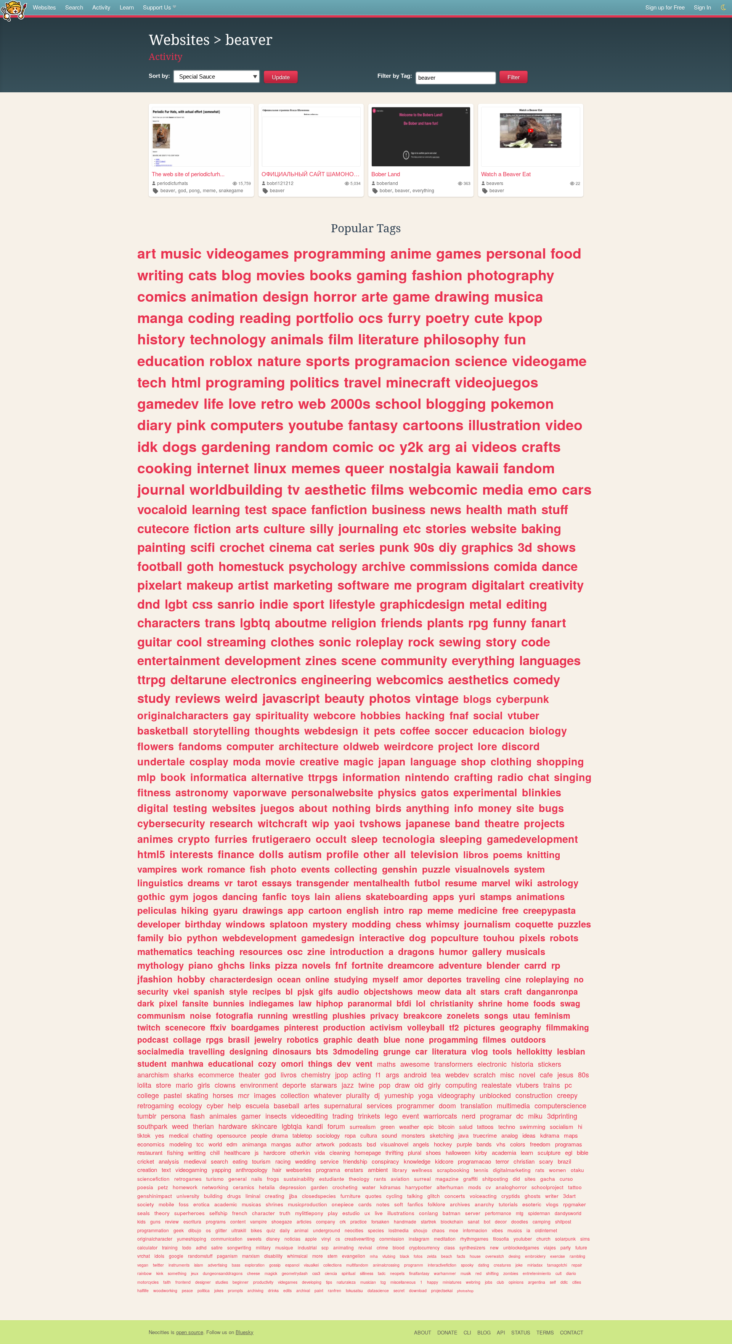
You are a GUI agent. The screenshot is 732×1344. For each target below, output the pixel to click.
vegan (142, 1265)
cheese (253, 1273)
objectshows (388, 991)
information (371, 777)
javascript (291, 698)
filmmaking (567, 1027)
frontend (183, 1282)
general (237, 1178)
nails (256, 1178)
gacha (547, 1178)
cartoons (433, 424)
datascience (378, 1290)
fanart (548, 622)
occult (331, 838)
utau (521, 1015)
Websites (44, 7)
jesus (565, 1074)
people (259, 1135)
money (495, 808)
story (501, 641)
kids (141, 1221)
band (467, 823)
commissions (449, 566)
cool (189, 641)
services (379, 1105)
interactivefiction (442, 1265)
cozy (267, 1063)
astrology (557, 882)
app (295, 910)
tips (329, 1282)
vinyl (326, 1238)
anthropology (252, 1170)
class (449, 1247)
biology (548, 730)
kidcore (444, 1161)
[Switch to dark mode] (724, 7)
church (543, 1238)
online (317, 979)
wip (320, 823)
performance (498, 1213)
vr (228, 882)
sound (389, 1135)
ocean (289, 979)
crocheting (345, 1187)
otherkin (300, 1152)
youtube (316, 424)
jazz (348, 1085)
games (459, 253)
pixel (168, 1003)
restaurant (149, 1152)
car (421, 1051)
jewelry (268, 1039)
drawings (262, 910)
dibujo (194, 1230)
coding (211, 317)
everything (423, 190)
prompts (235, 1290)
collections (332, 1265)
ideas (529, 1135)
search (219, 1161)
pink (191, 424)
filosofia (501, 1238)
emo (542, 489)
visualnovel (394, 1144)
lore (487, 746)
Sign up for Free (665, 7)
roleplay (379, 641)
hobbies (380, 715)
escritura (192, 1221)
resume (461, 882)
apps (443, 896)
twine (366, 1085)
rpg (478, 622)
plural (414, 1152)
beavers (494, 183)
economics (151, 1144)
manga (160, 317)
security (153, 991)
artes (311, 1105)
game (411, 296)
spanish (209, 991)
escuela (257, 1105)
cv (488, 1187)
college (148, 1095)
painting (161, 547)
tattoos (485, 1126)
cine (513, 979)
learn (527, 1152)
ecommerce (216, 1074)
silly (322, 528)
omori (292, 1063)
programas (568, 1144)
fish (258, 868)
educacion (499, 730)
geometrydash (295, 1273)
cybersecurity (171, 823)
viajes (550, 1247)
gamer (251, 1116)
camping (542, 1221)
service (329, 1161)
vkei (181, 991)
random (301, 446)
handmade (405, 1221)
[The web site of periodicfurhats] (201, 137)
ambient (378, 1170)
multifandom (357, 1265)
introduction (357, 951)
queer (364, 467)
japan (392, 761)
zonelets (463, 1015)
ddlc (564, 1282)
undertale (161, 761)
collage (187, 1039)
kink (159, 1273)
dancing (240, 896)
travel (362, 381)
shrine (490, 1003)
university (188, 1195)
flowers (155, 746)
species (376, 1230)
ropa (350, 1135)
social (488, 715)
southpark (152, 1126)
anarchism (153, 1074)
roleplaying (547, 979)
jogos (205, 896)
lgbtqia (292, 1126)
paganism (227, 1255)
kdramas (390, 1187)
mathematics (165, 951)
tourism (261, 1161)
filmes (494, 1039)
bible (582, 1152)
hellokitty (534, 1051)
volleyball (426, 1027)
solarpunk (565, 1238)
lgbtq (255, 622)
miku (535, 1116)
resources (261, 951)
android (415, 1074)
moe (453, 1230)
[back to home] (14, 10)
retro (277, 403)
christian (524, 1161)
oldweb (361, 746)
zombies (510, 1273)
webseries (298, 1170)
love (242, 403)
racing (283, 1161)
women (557, 1170)
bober (386, 190)
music (181, 253)
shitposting (495, 1178)
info (464, 808)
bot (487, 1221)
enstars (354, 1170)
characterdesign (241, 979)
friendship (355, 1161)
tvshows (380, 823)
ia (528, 1230)
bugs (551, 808)
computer (250, 746)
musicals (525, 951)
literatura (449, 1051)
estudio (351, 1213)
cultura (368, 1135)
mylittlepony (309, 1213)
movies (280, 274)
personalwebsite (332, 792)
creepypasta (549, 910)
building (213, 1195)
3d (525, 547)
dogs (179, 446)
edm (232, 1144)
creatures (502, 1265)
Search (74, 7)
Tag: (394, 75)
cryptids (510, 1195)
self (553, 1282)
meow (428, 991)
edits (287, 1290)
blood (399, 1247)
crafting (473, 777)
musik (466, 1273)
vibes (497, 1230)
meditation (445, 1238)
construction (533, 1095)
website (494, 528)
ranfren (334, 1290)
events (315, 868)
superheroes (189, 1213)
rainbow (144, 1273)
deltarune (198, 679)
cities (576, 1282)
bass (236, 1265)
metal (485, 604)
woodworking (165, 1290)
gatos (435, 792)
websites (234, 808)
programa (328, 1170)
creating (274, 1195)
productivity (263, 1282)
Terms (545, 1332)
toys (300, 896)
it (366, 730)
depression (292, 1187)
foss (184, 1204)
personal (516, 253)
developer (158, 923)
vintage (437, 698)
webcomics (409, 679)
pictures (479, 1027)
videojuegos (496, 381)
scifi (202, 547)
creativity (556, 584)
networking (215, 1187)
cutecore (163, 528)
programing (245, 381)
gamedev (168, 403)
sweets (254, 1238)
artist (253, 584)
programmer (415, 1105)
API (501, 1332)
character (263, 1213)
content (238, 1221)
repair (576, 1265)
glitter (221, 1230)
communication (226, 1238)
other (376, 854)
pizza (286, 964)
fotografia (234, 1015)
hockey (443, 1144)
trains (551, 1085)
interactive (382, 937)
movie (280, 761)
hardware (232, 1126)
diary (154, 424)
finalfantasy (419, 1273)
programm (413, 1265)
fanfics (415, 1204)
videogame (549, 360)
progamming (453, 1039)
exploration (255, 1265)
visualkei (311, 1265)
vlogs (552, 1204)
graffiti (470, 1178)
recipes (266, 991)
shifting (492, 1273)
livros (289, 1074)
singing (573, 777)
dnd (148, 604)
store (163, 1085)
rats (539, 1170)
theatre (502, 823)
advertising (217, 1265)
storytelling (221, 730)
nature (279, 360)
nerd (468, 1116)
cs (338, 1238)
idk (147, 446)
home (518, 1003)
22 (578, 183)
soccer (451, 730)
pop (384, 1085)
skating (197, 1095)
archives (460, 1204)
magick (271, 1273)
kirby (481, 1152)
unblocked (495, 1095)
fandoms (200, 746)
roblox (231, 360)
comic (353, 446)
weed (180, 1126)
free (510, 910)
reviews (197, 698)
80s (583, 1074)
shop (473, 761)
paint (319, 1290)
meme (209, 190)
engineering (336, 679)
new (494, 1247)
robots (564, 937)
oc (386, 446)
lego (391, 1116)
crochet (242, 547)
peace (187, 1290)
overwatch (494, 1256)
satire (217, 1247)
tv (293, 489)
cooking (164, 467)
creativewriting (360, 1238)
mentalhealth (381, 882)
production (344, 1027)
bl (289, 991)
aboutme (301, 622)
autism (305, 854)
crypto (194, 838)
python (202, 937)
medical (178, 1135)
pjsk (305, 991)
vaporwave (260, 792)
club (500, 1282)
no (579, 979)
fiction (212, 528)
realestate (497, 1085)
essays (277, 882)
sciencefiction (153, 1178)
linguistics (160, 882)
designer (203, 1282)
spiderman (539, 1213)
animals (297, 338)
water (369, 1187)
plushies (349, 1015)
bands (484, 1144)
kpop (525, 317)
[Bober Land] (420, 137)
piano (200, 964)
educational (231, 1063)
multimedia (513, 1105)
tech (152, 381)
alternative (277, 777)
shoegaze (281, 1221)
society (145, 1204)
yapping (221, 1170)
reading (265, 317)
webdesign (331, 730)
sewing (460, 641)
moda (247, 761)
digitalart (498, 584)
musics (514, 1230)
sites (530, 1178)
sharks (183, 1074)
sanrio (236, 604)
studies (221, 1282)
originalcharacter (154, 1238)
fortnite (367, 964)
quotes (373, 1195)
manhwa (187, 1063)
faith (167, 1282)
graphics (487, 547)
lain (323, 896)
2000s (351, 403)
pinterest (301, 1027)
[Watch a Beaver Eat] (530, 137)
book (173, 777)
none (414, 1039)
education (171, 360)
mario (184, 1085)
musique (284, 1247)
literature (388, 338)
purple (464, 1144)
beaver (168, 190)
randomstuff (200, 1255)
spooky (467, 1265)
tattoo (575, 1187)
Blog (484, 1332)
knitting (543, 854)
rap (416, 910)
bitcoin (446, 1126)
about (313, 808)
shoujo (420, 1230)
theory (162, 1213)
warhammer (445, 1273)
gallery (487, 951)
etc (412, 528)
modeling (180, 1144)
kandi (315, 1126)
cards (365, 1204)
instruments (179, 1265)
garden (319, 1187)
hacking (425, 715)
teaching (216, 951)
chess (408, 923)
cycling (394, 1195)
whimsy (442, 923)
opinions (516, 1282)
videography (456, 1095)
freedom (540, 1144)
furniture (350, 1195)
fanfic (274, 896)
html (186, 381)
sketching (442, 1135)
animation (224, 296)
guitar (154, 641)
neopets (397, 1273)
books (331, 274)
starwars (324, 1085)
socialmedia (160, 1051)
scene (358, 660)
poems (507, 854)
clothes (292, 641)
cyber (215, 1105)
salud (465, 1126)
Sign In (702, 7)
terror (502, 1161)
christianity (452, 1003)
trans (220, 622)
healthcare (237, 1152)
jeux (194, 1273)
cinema (290, 547)
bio (175, 937)
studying (351, 979)
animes (155, 838)
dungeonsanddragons (222, 1273)
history (161, 338)
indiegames (271, 1003)
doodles (519, 1221)
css (202, 604)
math (522, 509)
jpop (341, 1074)
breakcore (422, 1015)
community (414, 660)
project (455, 746)
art (146, 253)
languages (550, 660)
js (257, 1152)
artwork (325, 1144)
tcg (383, 1282)
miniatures (452, 1282)
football (159, 566)
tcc (200, 1144)
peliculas (157, 910)
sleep (364, 838)
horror (335, 296)
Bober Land (385, 174)
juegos (277, 808)
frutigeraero (281, 838)
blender (503, 964)
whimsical (297, 1255)
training (170, 1247)
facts (461, 1256)
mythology (160, 964)
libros (475, 854)
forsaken (380, 1221)
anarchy (484, 1204)
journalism (487, 923)
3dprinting (562, 1116)
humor (453, 951)
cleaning (339, 1152)
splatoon (289, 923)
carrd (535, 964)
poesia (145, 1187)
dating (483, 1265)
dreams (204, 882)
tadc (381, 1273)
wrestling (310, 1015)
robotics (303, 1039)
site (525, 808)
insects (276, 1116)
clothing (511, 761)
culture (284, 528)
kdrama (549, 1135)
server (472, 1213)
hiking (195, 910)
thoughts (277, 730)
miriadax (535, 1265)
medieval (195, 1161)
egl (568, 1152)
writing (160, 274)
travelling (207, 1051)
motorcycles (148, 1282)
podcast (153, 1039)
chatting (202, 1135)
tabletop (302, 1135)
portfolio (325, 317)
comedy (536, 679)
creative (319, 761)
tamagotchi (557, 1265)
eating (240, 1161)
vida (320, 1152)
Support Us (157, 7)
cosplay (208, 761)
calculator (147, 1247)
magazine (447, 1178)
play (333, 1213)
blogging (456, 403)
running (273, 1015)
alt (471, 991)
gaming (381, 274)
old (419, 1085)
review (172, 1221)
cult (558, 1273)
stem (332, 1255)
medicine (478, 910)
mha (374, 1256)
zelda (432, 1256)
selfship (218, 1213)
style (238, 991)
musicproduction (307, 1204)
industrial (307, 1247)
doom (447, 1105)
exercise (557, 1256)
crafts (541, 446)
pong (194, 190)
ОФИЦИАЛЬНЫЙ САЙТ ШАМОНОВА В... (311, 174)
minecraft (418, 381)
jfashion (155, 978)
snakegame (231, 190)
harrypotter (418, 1187)
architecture (309, 746)
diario (571, 1273)
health (484, 509)
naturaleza (346, 1282)
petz (163, 1187)
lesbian (571, 1051)
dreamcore (411, 964)
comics (161, 296)
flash (197, 1116)
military (263, 1247)
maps (571, 1135)
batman (452, 1213)
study (153, 698)
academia (504, 1152)
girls (203, 1085)
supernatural (343, 1105)
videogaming (191, 1170)
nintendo (427, 777)
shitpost (563, 1221)
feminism (552, 1015)
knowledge (417, 1161)
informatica (218, 777)
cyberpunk (522, 698)
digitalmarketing (512, 1170)
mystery (330, 923)
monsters (413, 1135)
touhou (499, 937)
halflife (143, 1290)
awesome (415, 1064)
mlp (146, 777)
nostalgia (420, 467)
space (289, 509)
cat (325, 547)
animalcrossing (386, 1265)
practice (358, 1221)
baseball (286, 1105)
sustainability (299, 1178)
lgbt (176, 604)
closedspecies (319, 1195)
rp (555, 964)
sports (328, 360)
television (435, 854)
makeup (209, 584)
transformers (453, 1064)
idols (159, 1255)
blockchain (452, 1221)
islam (198, 1265)
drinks (273, 1290)
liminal (253, 1195)
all (400, 854)
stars (490, 991)
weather (409, 1126)
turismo (215, 1178)
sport (308, 604)
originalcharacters (182, 715)
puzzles (574, 923)
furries (231, 838)
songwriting (239, 1247)
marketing (303, 584)
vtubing (388, 1256)
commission (391, 1238)
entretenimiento (537, 1273)
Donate (447, 1332)
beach (446, 1256)
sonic (335, 641)
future (581, 1247)
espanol (292, 1265)
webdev (457, 1074)
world (215, 1144)
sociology (328, 1135)
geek (178, 1230)
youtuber (523, 1238)
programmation (153, 1230)
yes (159, 1135)
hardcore (274, 1152)
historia (522, 1064)
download (418, 1290)
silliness (366, 1273)
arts (247, 528)
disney (273, 1238)
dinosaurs (292, 1051)
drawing (462, 296)
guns (155, 1221)
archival (303, 1290)
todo (186, 1247)
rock (421, 641)
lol (420, 1003)
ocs (370, 317)
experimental (485, 792)
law (305, 1003)
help (234, 1105)
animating (343, 1247)
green (387, 1126)
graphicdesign (422, 604)
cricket (145, 1161)
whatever (328, 1095)
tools (502, 1051)
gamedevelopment (532, 838)
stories (445, 528)
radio (510, 777)
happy (432, 1282)
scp (325, 1247)
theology (359, 1178)
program (441, 584)
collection (295, 1095)
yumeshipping (191, 1238)
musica (518, 296)
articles (304, 1221)
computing (461, 1085)
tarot (247, 882)
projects (544, 823)
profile (342, 854)
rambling (577, 1256)
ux (367, 1213)
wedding (305, 1161)
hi (580, 1126)
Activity (101, 7)
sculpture (549, 1152)
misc (507, 1074)
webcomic (443, 489)
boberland (387, 183)
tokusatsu (354, 1290)
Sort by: (159, 75)
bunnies (228, 1003)
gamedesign (328, 937)
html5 (151, 854)
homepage (368, 1152)
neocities (354, 1230)
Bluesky (245, 1332)
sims (585, 1238)
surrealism (363, 1126)
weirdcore (408, 746)
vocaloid (162, 509)
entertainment (178, 660)
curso (566, 1178)
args (392, 1074)
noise (200, 1015)
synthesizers (472, 1247)
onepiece (343, 1204)
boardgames (255, 1027)
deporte (294, 1085)
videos (494, 446)
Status (520, 1332)
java (463, 1135)
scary (546, 1161)
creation (147, 1170)
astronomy (201, 792)
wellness (422, 1170)
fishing (175, 1152)
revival (365, 1247)
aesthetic (335, 489)
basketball (162, 730)
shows (556, 547)
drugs (234, 1195)
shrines (274, 1204)
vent (364, 1063)
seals (143, 1213)
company (325, 1221)
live (379, 1213)
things (320, 1063)
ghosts (533, 1195)
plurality (358, 1095)
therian (203, 1126)
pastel (173, 1095)
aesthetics (478, 679)
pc (568, 1085)
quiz (270, 1230)
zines (321, 660)
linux (270, 467)
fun (515, 338)
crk (343, 1221)
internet (223, 467)
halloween (458, 1152)
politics (314, 381)
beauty (344, 698)
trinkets (369, 1116)
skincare (264, 1126)
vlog (479, 1051)
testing (190, 808)
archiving (255, 1290)
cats (202, 274)
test (256, 509)
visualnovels (482, 868)
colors (517, 1144)
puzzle (436, 868)
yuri (467, 896)
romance (226, 868)
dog (417, 937)
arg (439, 446)
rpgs (214, 1039)
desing (514, 1256)
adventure (460, 964)
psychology (323, 566)
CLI (467, 1332)
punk (394, 547)
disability (273, 1255)
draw (402, 1085)
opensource (231, 1135)
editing (526, 604)
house (475, 1256)
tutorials (508, 1204)
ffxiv (218, 1027)
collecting (355, 868)
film (340, 338)
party (565, 1247)
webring (473, 1282)
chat (538, 777)
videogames (247, 253)
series (357, 547)
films (387, 489)
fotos (418, 1256)
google (176, 1255)
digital (153, 808)
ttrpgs (323, 777)
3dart (569, 1195)
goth (200, 566)
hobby (191, 978)
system (529, 868)
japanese (428, 823)
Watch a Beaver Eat (506, 174)
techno (506, 1126)
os (208, 1230)
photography (510, 274)
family (150, 937)
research (231, 823)
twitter (158, 1265)
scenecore (185, 1027)
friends (401, 622)
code (535, 641)
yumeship (399, 1095)
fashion (437, 274)
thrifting (394, 1152)
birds (388, 808)
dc (519, 1116)
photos (390, 698)
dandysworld (568, 1213)
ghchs (231, 964)
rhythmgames (474, 1238)
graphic (338, 1039)
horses (223, 1095)
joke (519, 1265)
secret (399, 1290)
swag (570, 1003)
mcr (243, 1095)
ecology (190, 1105)
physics (397, 792)
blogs (477, 698)
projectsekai (442, 1290)
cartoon (325, 910)
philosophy (461, 338)
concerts (455, 1195)
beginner (241, 1282)
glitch (433, 1195)
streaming (236, 641)
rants (380, 1178)
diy (448, 547)
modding (371, 923)
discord (521, 746)
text (166, 1170)
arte (374, 296)
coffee (415, 730)
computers (247, 424)
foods (544, 1003)
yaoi (344, 823)
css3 (316, 1273)
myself (385, 979)
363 (467, 183)
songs (496, 1015)
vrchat (143, 1255)
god (182, 190)
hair (276, 1170)
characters (168, 622)
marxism (251, 1255)
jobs (488, 1282)
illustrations (400, 1213)
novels (316, 964)
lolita (144, 1085)
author (303, 1144)
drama (280, 1135)
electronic (492, 1064)
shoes (433, 1152)
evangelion (353, 1255)
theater (249, 1074)
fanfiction (339, 509)
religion (353, 622)
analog (509, 1135)
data (453, 991)
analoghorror (511, 1187)
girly (434, 1085)
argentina (536, 1282)
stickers (549, 1064)
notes (383, 1204)
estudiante (331, 1178)
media (502, 489)
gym (179, 896)
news (445, 509)
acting (362, 1074)
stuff (554, 509)
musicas (251, 1204)
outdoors (528, 1039)
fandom (529, 467)
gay (242, 715)
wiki (524, 882)
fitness (154, 792)
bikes (256, 1230)
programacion (402, 360)
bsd (371, 1144)
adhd (201, 1247)
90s (424, 547)
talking (415, 1195)
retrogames (188, 1178)
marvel (496, 882)
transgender (322, 882)
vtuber (523, 715)
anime (411, 253)
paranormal (370, 1003)
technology (228, 338)
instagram (419, 1238)
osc (295, 951)
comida (515, 566)
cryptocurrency (424, 1247)
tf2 (454, 1027)
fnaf (459, 715)
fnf (341, 964)
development (263, 660)
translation (476, 1105)
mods (474, 1187)
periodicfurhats (172, 183)
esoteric (531, 1204)
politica (203, 1290)
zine (316, 951)
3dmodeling (356, 1051)
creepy (567, 1095)
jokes (218, 1290)
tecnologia (408, 838)
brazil (564, 1161)
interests (191, 854)
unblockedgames (521, 1247)
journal (161, 489)
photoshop (465, 1290)
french (239, 1213)
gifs (325, 991)
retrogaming (155, 1105)
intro (394, 910)
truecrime (485, 1135)
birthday (203, 923)
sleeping (461, 838)
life (214, 403)
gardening (236, 446)
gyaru (225, 910)
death (368, 1039)
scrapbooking (453, 1170)
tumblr (146, 1116)
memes (315, 467)
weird (241, 698)
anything (427, 808)
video (564, 424)
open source (189, 1332)
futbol (427, 882)
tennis (481, 1170)
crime (382, 1247)
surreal (422, 1178)
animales (223, 1116)
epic (429, 1126)
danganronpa (552, 991)
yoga (425, 1095)
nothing (351, 808)
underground (326, 1230)
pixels (532, 937)
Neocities (159, 1332)
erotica (201, 1204)
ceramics (243, 1187)
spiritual (348, 1273)
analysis (169, 1161)
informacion (475, 1230)
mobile (166, 1204)
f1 (378, 1074)
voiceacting (483, 1195)
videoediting (309, 1116)
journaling (368, 528)
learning (216, 509)
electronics (264, 679)
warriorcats (440, 1116)
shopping (560, 761)
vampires (157, 868)
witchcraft (282, 823)
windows (245, 923)
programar (496, 1116)
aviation (400, 1178)
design (286, 296)
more (317, 1255)
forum (336, 1126)
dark (145, 1003)
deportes (444, 979)
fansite (195, 1003)
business (398, 509)
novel (527, 1074)
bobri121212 (280, 183)
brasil (239, 1039)
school (398, 403)
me (403, 584)
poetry (447, 317)
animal (301, 1230)
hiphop (329, 1003)
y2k (412, 446)
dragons (416, 951)
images (265, 1095)
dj (377, 1095)
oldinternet (546, 1230)
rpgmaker (574, 1204)
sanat (473, 1221)
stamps (496, 896)
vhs (501, 1144)
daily (285, 1230)
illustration (504, 424)
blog (237, 274)
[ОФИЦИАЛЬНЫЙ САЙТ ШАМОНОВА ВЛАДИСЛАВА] (311, 137)
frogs (273, 1178)
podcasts (350, 1144)
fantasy (373, 424)
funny (510, 622)
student (152, 1063)
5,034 (355, 183)
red (478, 1273)
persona (173, 1116)
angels (421, 1144)
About (422, 1332)
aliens (348, 896)
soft (398, 1204)
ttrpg (151, 679)
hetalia (267, 1187)
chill (215, 1152)
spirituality (282, 715)
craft (513, 991)
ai (461, 446)
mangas (281, 1144)
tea (436, 1074)
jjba (293, 1195)
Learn (127, 7)
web (312, 403)
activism (386, 1027)
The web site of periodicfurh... (188, 174)
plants (445, 622)
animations (540, 896)
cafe (546, 1074)
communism (161, 1015)
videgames (287, 1282)
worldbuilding (236, 489)
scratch (485, 1074)
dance (560, 566)
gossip (275, 1265)
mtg (519, 1213)
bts (322, 1051)
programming (340, 253)
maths (386, 1064)
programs (216, 1221)
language (433, 761)
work (192, 868)
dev (344, 1063)
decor (501, 1221)
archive (383, 566)
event (410, 1116)
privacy (384, 1015)
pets (384, 730)
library (399, 1170)
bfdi (403, 1003)
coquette (534, 923)
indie (273, 604)
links (259, 964)
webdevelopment (259, 937)
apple (311, 1238)
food (566, 253)
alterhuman (450, 1187)
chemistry (316, 1074)
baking (541, 528)
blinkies (541, 792)
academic (225, 1204)
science (481, 360)
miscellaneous (403, 1282)
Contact (571, 1332)
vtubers (527, 1085)
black (404, 1256)
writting (196, 1152)
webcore (334, 715)
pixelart (159, 584)
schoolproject (547, 1187)
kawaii (477, 467)
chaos (438, 1230)
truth (285, 1213)
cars (577, 489)
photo (284, 868)
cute (489, 317)
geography (520, 1027)
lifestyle (352, 604)
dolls (271, 854)
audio (348, 991)
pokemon (522, 403)
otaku (577, 1170)
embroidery (535, 1256)
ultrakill (238, 1230)
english (363, 910)
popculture (454, 937)
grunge (397, 1051)
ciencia (331, 1273)
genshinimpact (154, 1195)
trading (342, 1116)
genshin (399, 868)
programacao (474, 1161)
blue (392, 1039)
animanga (254, 1144)
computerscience (560, 1105)
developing (311, 1282)
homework (185, 1187)
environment (259, 1085)
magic (359, 761)
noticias (292, 1238)
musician (368, 1282)
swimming (532, 1126)
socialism (561, 1126)
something (177, 1273)
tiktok (144, 1135)
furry (404, 317)
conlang (428, 1213)
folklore (436, 1204)
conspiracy (385, 1161)
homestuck (251, 566)
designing (249, 1051)
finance (236, 854)
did (516, 1178)
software (363, 584)
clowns (225, 1085)
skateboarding (397, 896)
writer (552, 1195)
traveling (483, 979)
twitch (149, 1027)
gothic (151, 896)
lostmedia (398, 1230)
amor (413, 979)
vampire (258, 1221)
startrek (428, 1221)
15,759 (244, 183)
